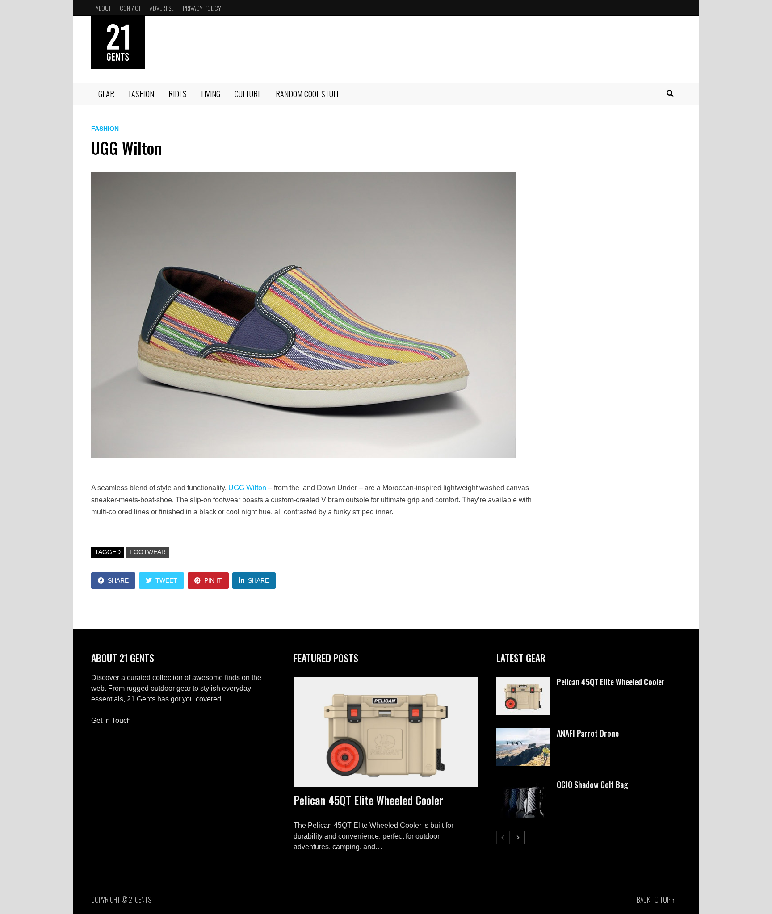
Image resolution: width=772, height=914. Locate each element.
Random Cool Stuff (308, 94)
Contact (130, 8)
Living (210, 94)
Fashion (141, 94)
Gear (106, 94)
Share (118, 580)
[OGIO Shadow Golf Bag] (523, 785)
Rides (177, 94)
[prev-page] (503, 837)
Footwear (148, 551)
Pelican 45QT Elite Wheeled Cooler (368, 800)
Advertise (162, 8)
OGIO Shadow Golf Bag (592, 784)
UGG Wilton (247, 488)
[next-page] (518, 837)
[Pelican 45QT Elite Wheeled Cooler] (386, 732)
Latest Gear (520, 658)
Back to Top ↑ (656, 899)
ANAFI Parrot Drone (588, 733)
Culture (248, 94)
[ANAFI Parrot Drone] (523, 733)
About (103, 8)
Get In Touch (111, 720)
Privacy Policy (202, 8)
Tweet (166, 580)
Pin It (213, 580)
